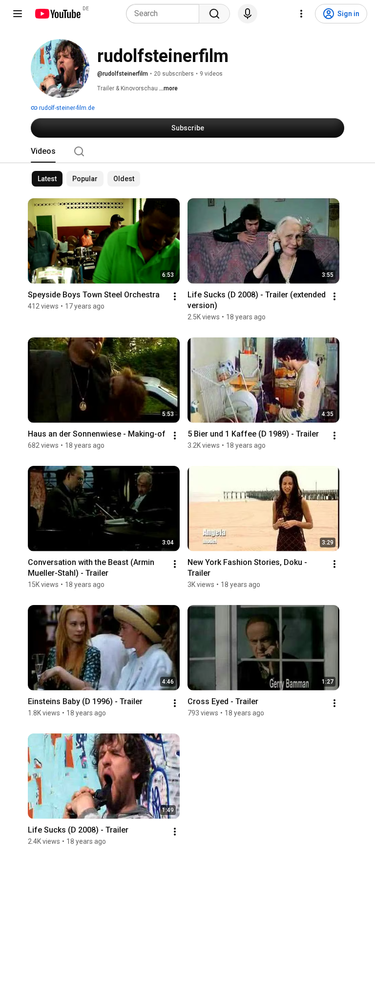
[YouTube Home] (57, 13)
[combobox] (165, 14)
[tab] (43, 151)
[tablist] (187, 151)
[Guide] (17, 14)
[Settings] (301, 14)
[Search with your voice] (247, 13)
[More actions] (175, 296)
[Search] (214, 13)
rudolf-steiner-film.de (66, 107)
